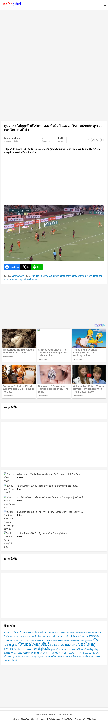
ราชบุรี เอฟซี (86, 649)
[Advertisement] (54, 38)
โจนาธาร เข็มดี (83, 656)
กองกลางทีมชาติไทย (14, 632)
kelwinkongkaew (12, 138)
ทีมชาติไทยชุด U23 (54, 640)
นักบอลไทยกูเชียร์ (19, 279)
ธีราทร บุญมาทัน (85, 640)
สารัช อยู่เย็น (18, 653)
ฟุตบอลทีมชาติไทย (58, 649)
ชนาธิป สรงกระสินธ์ (60, 636)
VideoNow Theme (50, 714)
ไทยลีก (15, 660)
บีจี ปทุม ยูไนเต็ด (22, 649)
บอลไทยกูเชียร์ (32, 279)
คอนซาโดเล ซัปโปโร (17, 636)
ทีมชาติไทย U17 (16, 641)
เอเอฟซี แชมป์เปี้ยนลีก (50, 656)
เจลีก (57, 652)
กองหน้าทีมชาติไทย (36, 632)
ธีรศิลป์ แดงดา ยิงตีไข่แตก (82, 276)
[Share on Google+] (102, 140)
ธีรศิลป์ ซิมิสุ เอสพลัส (51, 276)
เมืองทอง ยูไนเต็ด (12, 656)
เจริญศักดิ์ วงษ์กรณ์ (47, 653)
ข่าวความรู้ (80, 719)
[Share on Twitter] (93, 140)
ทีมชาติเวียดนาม (80, 636)
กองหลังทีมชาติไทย (53, 633)
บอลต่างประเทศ (18, 276)
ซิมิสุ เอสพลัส (36, 276)
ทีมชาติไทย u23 (39, 641)
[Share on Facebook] (88, 140)
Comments (46, 139)
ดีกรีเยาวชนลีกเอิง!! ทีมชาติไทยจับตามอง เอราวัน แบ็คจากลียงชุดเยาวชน (50, 511)
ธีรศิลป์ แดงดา (65, 276)
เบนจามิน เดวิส (94, 653)
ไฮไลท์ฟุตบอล (54, 719)
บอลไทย (71, 644)
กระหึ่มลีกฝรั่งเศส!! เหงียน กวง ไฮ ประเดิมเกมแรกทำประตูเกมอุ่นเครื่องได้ (50, 497)
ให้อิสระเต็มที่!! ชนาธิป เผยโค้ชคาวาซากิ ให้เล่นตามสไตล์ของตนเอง (47, 485)
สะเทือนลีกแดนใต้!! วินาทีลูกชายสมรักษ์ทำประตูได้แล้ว (42, 533)
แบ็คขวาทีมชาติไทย (67, 656)
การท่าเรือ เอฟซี (67, 632)
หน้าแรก (16, 719)
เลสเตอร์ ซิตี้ (25, 657)
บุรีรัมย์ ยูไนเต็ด (41, 649)
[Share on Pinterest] (97, 140)
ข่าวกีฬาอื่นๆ (68, 719)
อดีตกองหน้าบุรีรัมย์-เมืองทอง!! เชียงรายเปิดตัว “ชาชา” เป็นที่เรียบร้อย (48, 474)
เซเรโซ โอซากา (72, 653)
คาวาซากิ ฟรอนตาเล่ (37, 636)
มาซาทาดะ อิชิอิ (73, 649)
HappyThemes (66, 714)
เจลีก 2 (63, 653)
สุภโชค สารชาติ (31, 652)
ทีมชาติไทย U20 (27, 641)
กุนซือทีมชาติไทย (81, 632)
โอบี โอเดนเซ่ (95, 656)
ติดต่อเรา (92, 719)
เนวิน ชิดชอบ (83, 653)
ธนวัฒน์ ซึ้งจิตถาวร (71, 641)
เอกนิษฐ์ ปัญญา (35, 657)
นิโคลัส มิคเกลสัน (57, 645)
